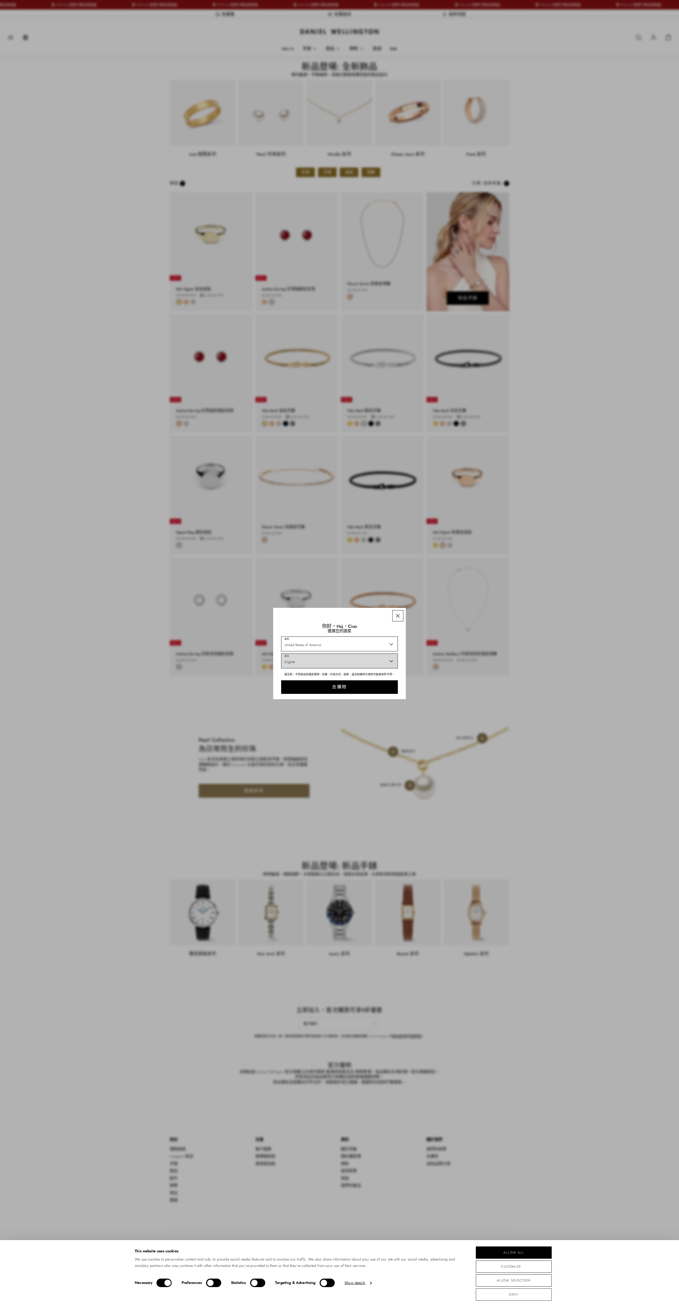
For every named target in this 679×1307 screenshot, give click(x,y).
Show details (355, 1282)
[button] (398, 615)
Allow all (513, 1252)
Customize (511, 1266)
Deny (514, 1294)
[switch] (213, 1283)
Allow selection (514, 1280)
